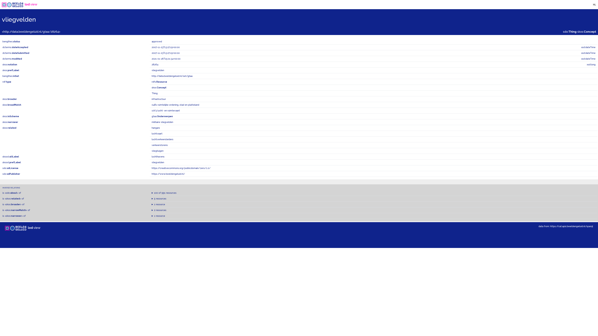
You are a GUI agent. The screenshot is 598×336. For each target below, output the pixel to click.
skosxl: (10, 156)
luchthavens (158, 156)
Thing (155, 93)
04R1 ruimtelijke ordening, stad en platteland (175, 105)
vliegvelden (158, 162)
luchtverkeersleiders (162, 139)
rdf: (6, 82)
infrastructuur (159, 99)
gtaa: (162, 116)
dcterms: (15, 47)
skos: (586, 31)
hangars (156, 128)
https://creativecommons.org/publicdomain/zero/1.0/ (181, 168)
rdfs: (159, 82)
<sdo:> (11, 193)
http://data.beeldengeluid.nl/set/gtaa (172, 76)
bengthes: (11, 41)
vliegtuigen (158, 151)
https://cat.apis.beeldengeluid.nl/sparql (571, 226)
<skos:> (13, 198)
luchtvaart (157, 133)
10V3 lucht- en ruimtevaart (166, 110)
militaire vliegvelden (162, 122)
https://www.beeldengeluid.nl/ (168, 174)
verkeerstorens (160, 145)
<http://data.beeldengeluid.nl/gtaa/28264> (31, 31)
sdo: (570, 31)
